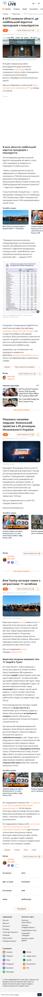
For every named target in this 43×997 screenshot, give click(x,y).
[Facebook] (12, 562)
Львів (5, 899)
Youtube (9, 952)
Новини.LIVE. (16, 652)
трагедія (7, 850)
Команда (6, 935)
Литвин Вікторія (11, 557)
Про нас (6, 920)
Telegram (9, 956)
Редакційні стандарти (26, 934)
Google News (31, 956)
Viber (8, 960)
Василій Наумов (11, 377)
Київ (23, 890)
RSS (27, 968)
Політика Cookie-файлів (28, 939)
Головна (5, 14)
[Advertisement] (21, 119)
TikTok (28, 952)
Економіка (34, 9)
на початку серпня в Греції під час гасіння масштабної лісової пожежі (21, 827)
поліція (17, 850)
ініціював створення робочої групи (18, 331)
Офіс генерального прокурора (24, 367)
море (34, 850)
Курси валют (7, 938)
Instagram (10, 964)
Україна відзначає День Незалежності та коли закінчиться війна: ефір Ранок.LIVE (13, 534)
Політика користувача (26, 921)
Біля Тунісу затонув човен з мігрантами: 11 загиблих (14, 227)
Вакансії (6, 923)
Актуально (7, 873)
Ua (33, 3)
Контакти (6, 926)
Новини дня (16, 14)
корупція (7, 367)
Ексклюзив (7, 890)
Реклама (6, 929)
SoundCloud (30, 964)
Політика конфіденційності (28, 926)
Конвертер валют (9, 941)
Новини (17, 9)
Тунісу (22, 622)
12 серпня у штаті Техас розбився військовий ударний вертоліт (21, 805)
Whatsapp (10, 972)
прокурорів (19, 69)
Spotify (28, 960)
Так (39, 995)
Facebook (9, 968)
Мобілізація (26, 899)
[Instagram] (8, 562)
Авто (23, 873)
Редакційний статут (29, 930)
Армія (24, 9)
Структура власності (10, 932)
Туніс (25, 850)
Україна (8, 9)
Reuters (23, 649)
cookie (17, 995)
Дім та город (8, 882)
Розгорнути (21, 909)
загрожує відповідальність (25, 355)
